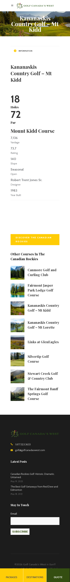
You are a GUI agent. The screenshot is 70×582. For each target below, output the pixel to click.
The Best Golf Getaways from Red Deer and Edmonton (34, 488)
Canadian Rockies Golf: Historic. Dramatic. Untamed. (33, 475)
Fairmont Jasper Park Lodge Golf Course (40, 290)
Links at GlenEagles (43, 342)
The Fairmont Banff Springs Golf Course (43, 394)
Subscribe (20, 531)
